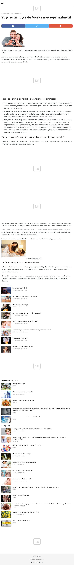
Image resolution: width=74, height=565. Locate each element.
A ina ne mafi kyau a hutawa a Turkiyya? (26, 417)
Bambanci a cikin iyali (20, 288)
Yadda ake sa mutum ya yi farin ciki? (25, 321)
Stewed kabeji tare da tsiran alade (24, 400)
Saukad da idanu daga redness (23, 470)
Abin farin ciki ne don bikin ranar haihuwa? (27, 445)
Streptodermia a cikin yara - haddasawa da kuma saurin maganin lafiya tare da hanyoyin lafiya (39, 438)
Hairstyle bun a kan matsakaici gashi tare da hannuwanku (32, 429)
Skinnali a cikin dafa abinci (21, 520)
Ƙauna (20, 13)
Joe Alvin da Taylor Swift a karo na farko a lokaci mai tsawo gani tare (36, 487)
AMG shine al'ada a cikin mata (23, 392)
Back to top (37, 556)
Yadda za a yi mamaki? (20, 338)
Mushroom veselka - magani (22, 454)
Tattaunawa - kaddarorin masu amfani (26, 512)
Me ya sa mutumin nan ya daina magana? (27, 313)
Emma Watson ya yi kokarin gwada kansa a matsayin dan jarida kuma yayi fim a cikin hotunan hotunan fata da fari (41, 410)
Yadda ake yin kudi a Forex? (22, 479)
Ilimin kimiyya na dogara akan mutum (25, 296)
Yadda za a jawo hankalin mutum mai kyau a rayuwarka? (32, 330)
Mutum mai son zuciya (20, 305)
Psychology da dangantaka (9, 13)
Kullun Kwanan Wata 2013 (21, 495)
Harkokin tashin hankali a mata (23, 346)
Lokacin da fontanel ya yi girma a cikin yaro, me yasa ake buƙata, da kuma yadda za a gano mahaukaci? (42, 505)
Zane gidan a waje (19, 384)
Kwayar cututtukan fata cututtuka (24, 462)
